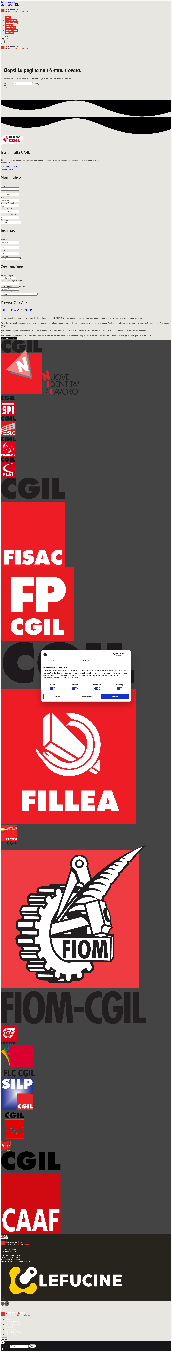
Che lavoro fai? (11, 20)
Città (2, 245)
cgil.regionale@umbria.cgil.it (22, 1261)
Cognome (4, 192)
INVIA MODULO (9, 338)
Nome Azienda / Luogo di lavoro (13, 286)
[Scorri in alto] (3, 1304)
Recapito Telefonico (8, 203)
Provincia (4, 220)
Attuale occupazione (8, 276)
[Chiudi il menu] (1, 1308)
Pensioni (8, 25)
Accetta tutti (114, 697)
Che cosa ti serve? (11, 23)
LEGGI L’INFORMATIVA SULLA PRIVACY (16, 310)
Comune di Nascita (8, 214)
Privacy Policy (10, 1249)
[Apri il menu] (3, 41)
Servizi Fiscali (10, 28)
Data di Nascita (7, 209)
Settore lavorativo (7, 292)
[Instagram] (7, 1237)
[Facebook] (2, 1237)
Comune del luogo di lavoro (11, 280)
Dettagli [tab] (86, 661)
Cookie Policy (10, 1251)
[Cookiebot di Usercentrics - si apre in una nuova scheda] (115, 654)
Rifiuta (57, 697)
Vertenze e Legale (11, 30)
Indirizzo (4, 239)
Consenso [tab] (56, 661)
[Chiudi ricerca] (3, 1342)
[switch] (75, 688)
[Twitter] (4, 1237)
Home (7, 18)
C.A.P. (3, 250)
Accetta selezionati (86, 697)
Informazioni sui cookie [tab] (116, 661)
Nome (3, 186)
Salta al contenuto (8, 2)
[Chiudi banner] (128, 654)
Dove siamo (9, 33)
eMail (3, 197)
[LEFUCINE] (66, 1298)
